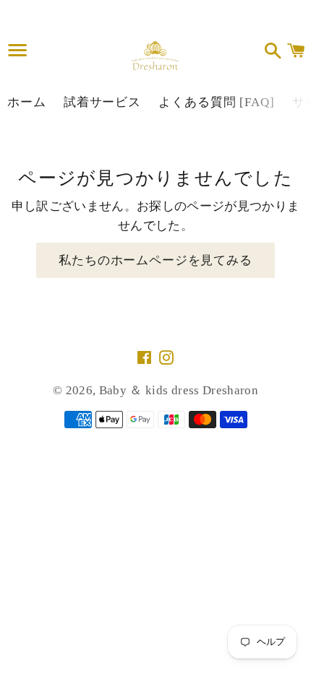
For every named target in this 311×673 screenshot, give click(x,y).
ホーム (26, 102)
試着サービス (102, 102)
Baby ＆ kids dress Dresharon (178, 390)
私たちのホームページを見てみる (155, 260)
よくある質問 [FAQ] (216, 102)
